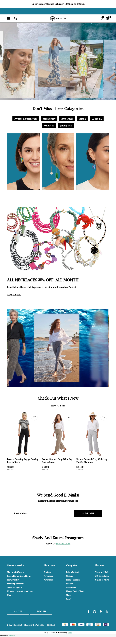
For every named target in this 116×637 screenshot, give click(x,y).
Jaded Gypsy (49, 118)
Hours (9, 595)
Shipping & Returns (15, 583)
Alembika (97, 118)
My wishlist (48, 580)
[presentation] (9, 435)
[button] (9, 18)
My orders (48, 576)
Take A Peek (14, 294)
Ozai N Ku (49, 125)
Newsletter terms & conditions (20, 591)
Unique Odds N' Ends (75, 591)
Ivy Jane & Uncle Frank (25, 118)
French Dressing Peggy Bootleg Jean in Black (22, 460)
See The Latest (63, 543)
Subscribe (88, 513)
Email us (41, 611)
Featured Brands (73, 580)
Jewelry (69, 583)
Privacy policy (13, 580)
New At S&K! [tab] (58, 405)
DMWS (36, 625)
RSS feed (51, 625)
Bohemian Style (73, 572)
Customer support (14, 587)
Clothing (69, 576)
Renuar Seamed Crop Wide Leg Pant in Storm (57, 460)
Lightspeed (11, 635)
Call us (18, 611)
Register (47, 572)
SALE (68, 599)
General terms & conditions (19, 576)
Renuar (82, 118)
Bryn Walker (67, 118)
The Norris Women (15, 572)
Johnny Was (66, 125)
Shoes (68, 595)
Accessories (71, 587)
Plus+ (43, 625)
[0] (107, 18)
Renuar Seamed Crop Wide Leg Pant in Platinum (91, 460)
